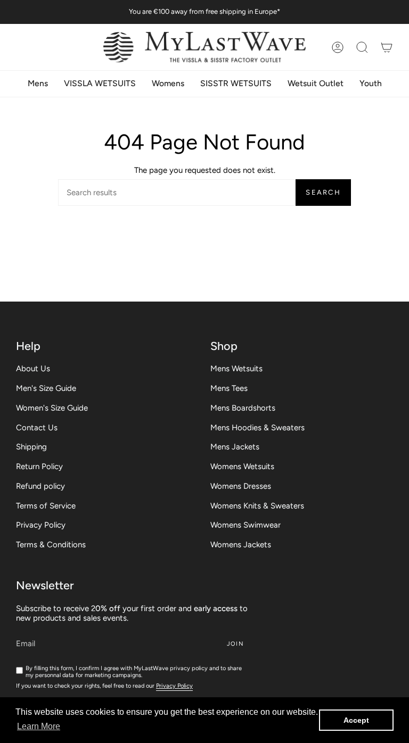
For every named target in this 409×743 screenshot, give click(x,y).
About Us (33, 368)
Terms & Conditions (51, 544)
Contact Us (37, 427)
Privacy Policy (41, 525)
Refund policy (40, 486)
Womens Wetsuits (242, 466)
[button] (362, 47)
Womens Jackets (240, 544)
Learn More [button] (38, 726)
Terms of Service (46, 506)
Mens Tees (229, 388)
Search (323, 192)
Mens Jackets (234, 447)
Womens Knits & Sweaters (257, 506)
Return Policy (39, 466)
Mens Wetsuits (236, 368)
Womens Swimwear (245, 525)
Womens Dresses (240, 486)
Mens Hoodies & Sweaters (257, 427)
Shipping (31, 447)
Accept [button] (356, 720)
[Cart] (386, 47)
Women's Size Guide (52, 408)
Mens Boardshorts (242, 408)
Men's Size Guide (46, 388)
